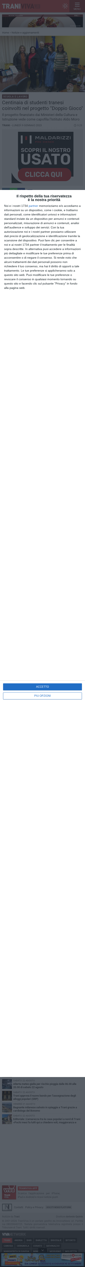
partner (33, 205)
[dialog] (42, 633)
